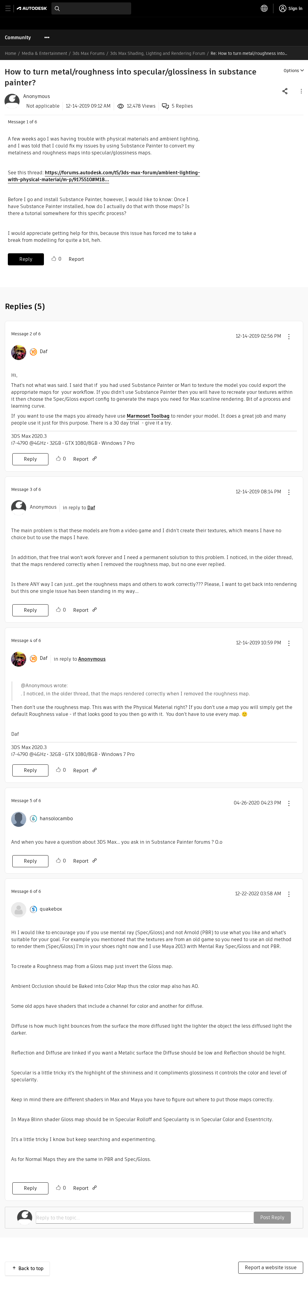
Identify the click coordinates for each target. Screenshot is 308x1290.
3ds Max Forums (88, 53)
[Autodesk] (32, 8)
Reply (25, 259)
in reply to (79, 507)
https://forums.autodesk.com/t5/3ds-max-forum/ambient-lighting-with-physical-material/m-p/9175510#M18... (104, 176)
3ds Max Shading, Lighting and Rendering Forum (157, 53)
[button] (301, 91)
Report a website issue (271, 1267)
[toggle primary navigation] (11, 8)
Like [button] (54, 258)
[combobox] (91, 8)
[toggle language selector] (264, 8)
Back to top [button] (31, 1268)
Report (76, 259)
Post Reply (272, 1217)
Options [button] (291, 71)
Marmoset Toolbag (148, 416)
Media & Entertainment (44, 53)
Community (18, 37)
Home (10, 53)
